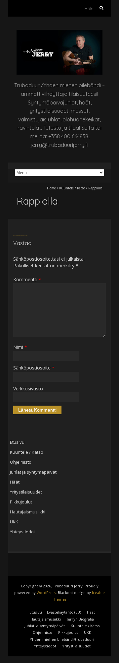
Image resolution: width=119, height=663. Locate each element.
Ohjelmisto (20, 462)
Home (51, 188)
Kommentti (27, 279)
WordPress (46, 592)
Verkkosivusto (28, 388)
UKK (14, 522)
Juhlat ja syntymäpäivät (33, 472)
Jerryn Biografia (80, 619)
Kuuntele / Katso (72, 188)
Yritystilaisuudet (26, 492)
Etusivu (17, 442)
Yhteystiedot (22, 532)
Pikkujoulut (21, 502)
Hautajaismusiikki (27, 512)
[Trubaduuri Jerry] (59, 33)
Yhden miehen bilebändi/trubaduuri (62, 639)
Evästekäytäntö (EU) (64, 612)
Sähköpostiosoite (33, 368)
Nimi (20, 347)
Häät (15, 482)
